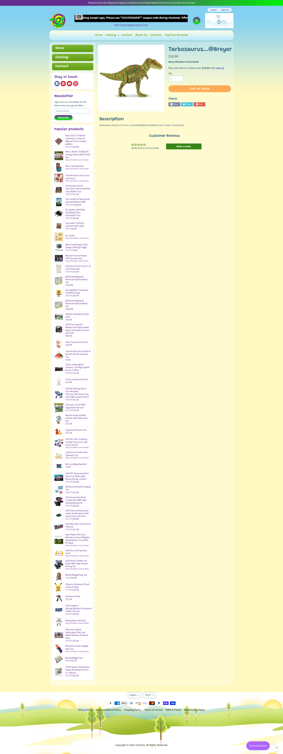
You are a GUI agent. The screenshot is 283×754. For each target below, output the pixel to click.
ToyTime (140, 745)
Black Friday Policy (194, 710)
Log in (214, 10)
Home (99, 35)
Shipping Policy (132, 710)
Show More (178, 125)
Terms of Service (153, 710)
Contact (126, 35)
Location (156, 35)
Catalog (113, 36)
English (133, 695)
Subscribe (63, 118)
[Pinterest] (63, 83)
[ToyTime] (58, 20)
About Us (141, 35)
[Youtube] (69, 83)
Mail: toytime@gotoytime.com (131, 25)
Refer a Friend (173, 710)
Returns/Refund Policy (108, 710)
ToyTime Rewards (176, 35)
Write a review (184, 146)
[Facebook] (57, 83)
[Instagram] (75, 83)
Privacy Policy (85, 710)
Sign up (225, 10)
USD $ (148, 695)
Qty (170, 73)
